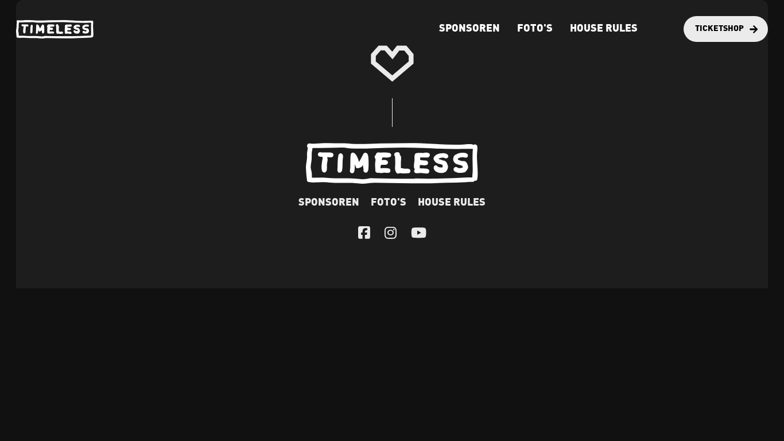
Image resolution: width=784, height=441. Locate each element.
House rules (452, 202)
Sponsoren (469, 28)
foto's (535, 28)
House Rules (604, 28)
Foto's (388, 202)
